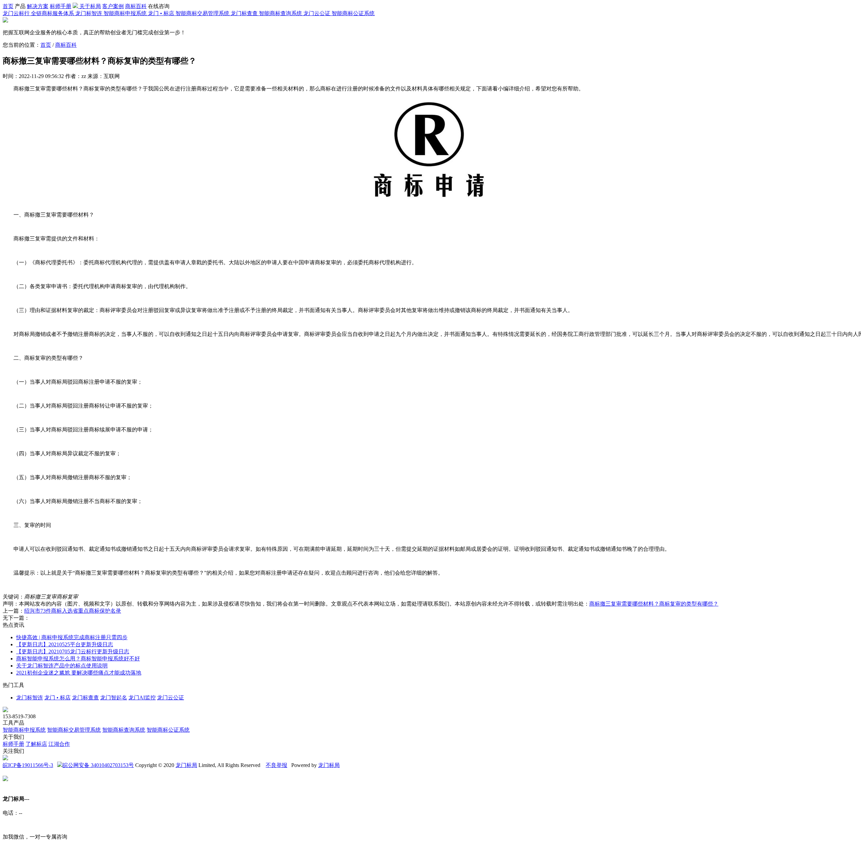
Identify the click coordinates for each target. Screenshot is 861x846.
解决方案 (37, 6)
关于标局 (90, 6)
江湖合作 (59, 744)
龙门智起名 (113, 697)
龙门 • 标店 (57, 697)
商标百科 (136, 6)
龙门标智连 (29, 697)
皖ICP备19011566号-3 (28, 765)
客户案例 (113, 6)
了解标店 (36, 744)
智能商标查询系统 (123, 730)
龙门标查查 (85, 697)
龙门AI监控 (142, 697)
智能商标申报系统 (24, 730)
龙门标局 (186, 765)
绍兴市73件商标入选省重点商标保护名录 (72, 611)
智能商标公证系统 (168, 730)
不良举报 (276, 765)
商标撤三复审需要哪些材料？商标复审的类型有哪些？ (653, 604)
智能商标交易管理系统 (74, 730)
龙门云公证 (170, 697)
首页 (8, 6)
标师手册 (60, 6)
